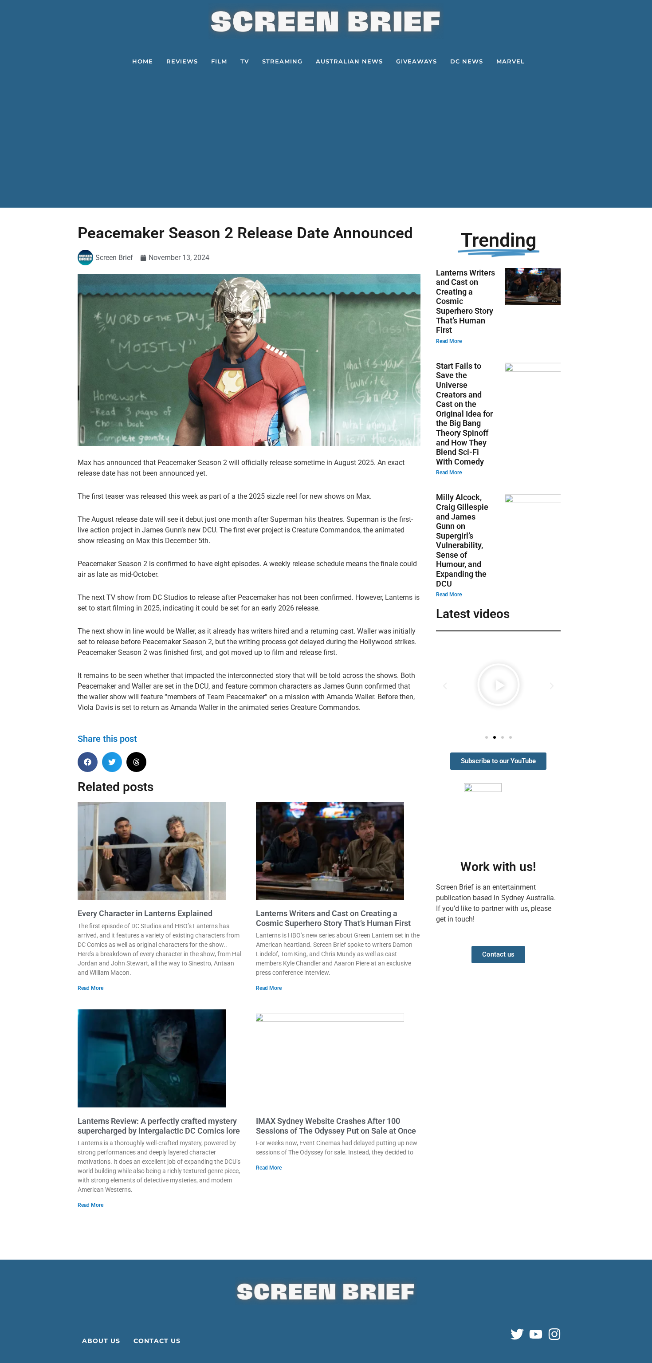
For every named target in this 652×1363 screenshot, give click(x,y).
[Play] (498, 686)
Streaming (282, 61)
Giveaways (416, 61)
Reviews (182, 61)
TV (244, 61)
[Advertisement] (328, 141)
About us (101, 1341)
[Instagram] (554, 1334)
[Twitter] (517, 1334)
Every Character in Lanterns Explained (145, 913)
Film (219, 61)
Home (142, 61)
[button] (88, 762)
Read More (90, 988)
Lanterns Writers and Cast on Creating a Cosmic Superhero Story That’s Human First (333, 918)
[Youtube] (535, 1334)
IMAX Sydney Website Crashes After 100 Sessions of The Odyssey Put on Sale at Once (336, 1125)
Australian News (349, 61)
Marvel (510, 61)
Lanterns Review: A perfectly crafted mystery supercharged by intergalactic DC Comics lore (159, 1125)
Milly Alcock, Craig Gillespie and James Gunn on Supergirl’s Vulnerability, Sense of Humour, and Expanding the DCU (462, 540)
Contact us (157, 1341)
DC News (466, 61)
